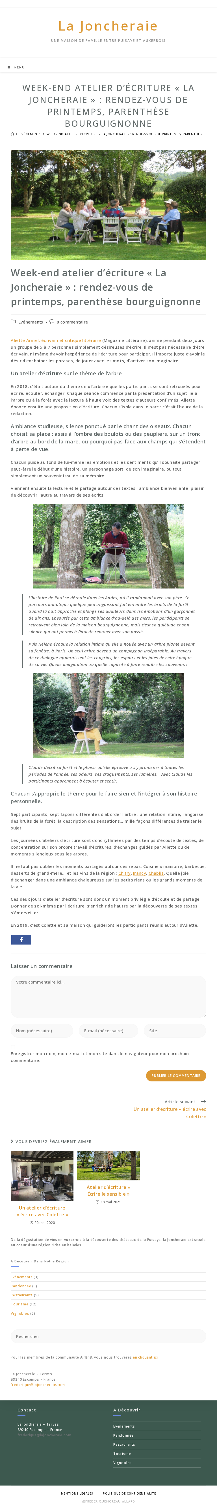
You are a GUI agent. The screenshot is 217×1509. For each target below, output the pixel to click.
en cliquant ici (145, 1357)
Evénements (30, 322)
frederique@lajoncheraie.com (38, 1384)
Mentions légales (77, 1493)
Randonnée (21, 1286)
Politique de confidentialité (129, 1493)
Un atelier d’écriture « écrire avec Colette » (42, 1211)
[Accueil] (12, 134)
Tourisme (19, 1304)
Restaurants (22, 1295)
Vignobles (20, 1313)
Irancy (139, 873)
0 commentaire (72, 322)
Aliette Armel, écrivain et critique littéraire (56, 340)
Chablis (156, 873)
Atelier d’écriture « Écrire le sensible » (108, 1190)
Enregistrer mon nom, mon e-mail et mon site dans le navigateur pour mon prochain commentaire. (100, 1057)
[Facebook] (21, 940)
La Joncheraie (108, 25)
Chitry (124, 873)
